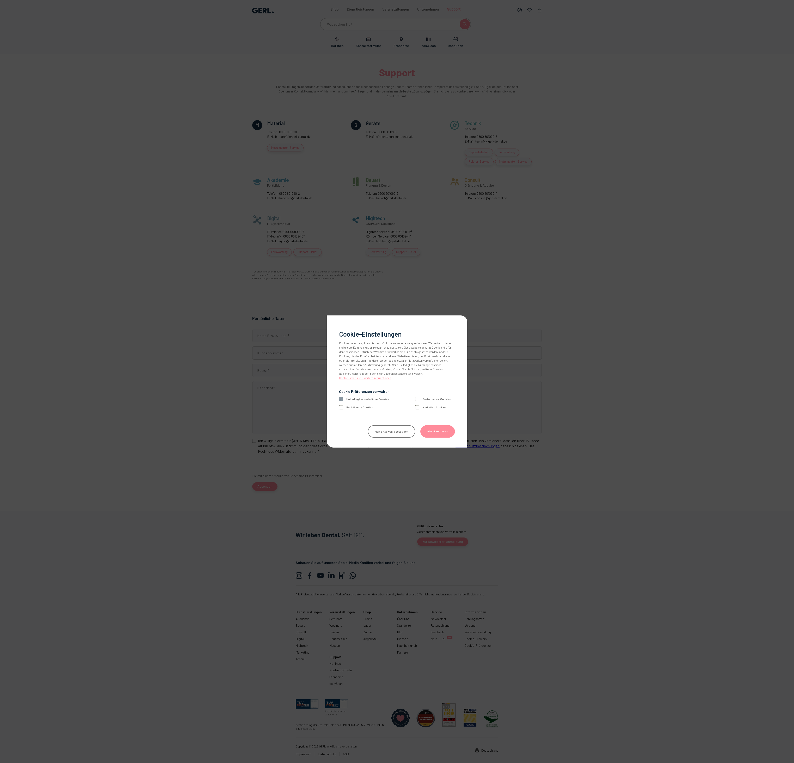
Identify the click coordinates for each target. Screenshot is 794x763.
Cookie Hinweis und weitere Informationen (365, 378)
